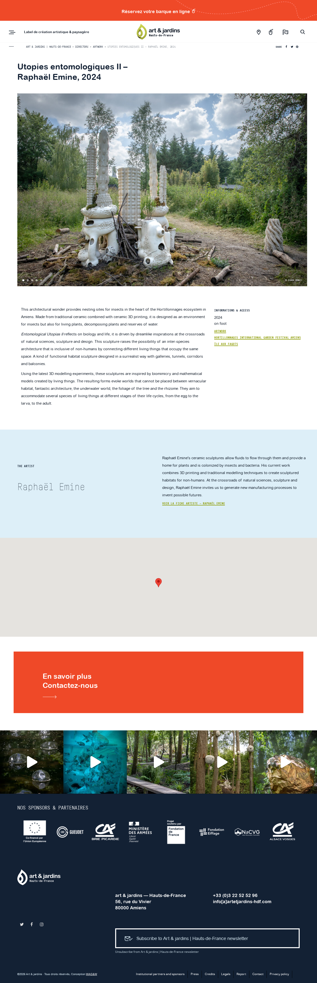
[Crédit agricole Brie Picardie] (35, 832)
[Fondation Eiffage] (141, 832)
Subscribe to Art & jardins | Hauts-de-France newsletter (192, 938)
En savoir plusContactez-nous (70, 681)
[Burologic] (247, 832)
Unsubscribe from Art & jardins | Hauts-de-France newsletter (157, 952)
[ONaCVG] (176, 832)
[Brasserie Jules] (283, 832)
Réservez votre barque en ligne (156, 11)
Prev (21, 190)
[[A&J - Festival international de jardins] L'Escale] (31, 762)
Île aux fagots (226, 344)
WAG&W (91, 974)
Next (302, 190)
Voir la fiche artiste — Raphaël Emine (193, 503)
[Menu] (12, 32)
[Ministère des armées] (70, 832)
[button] (158, 582)
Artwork (220, 331)
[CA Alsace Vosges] (212, 832)
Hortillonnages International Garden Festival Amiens (257, 337)
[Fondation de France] (106, 832)
